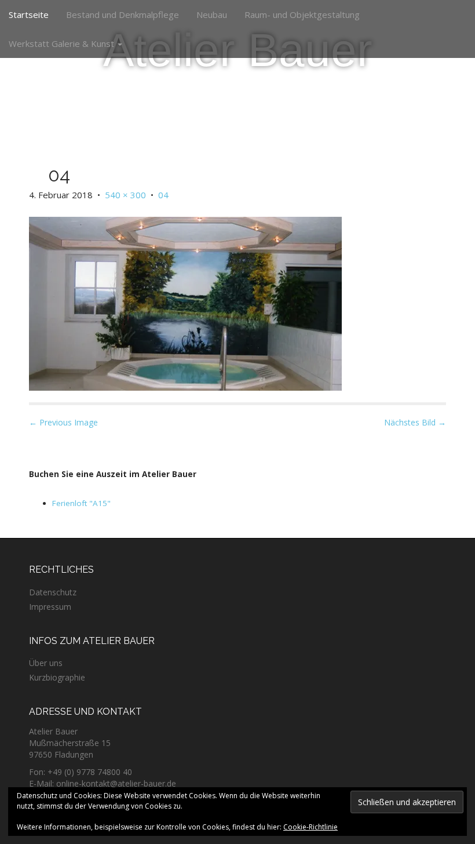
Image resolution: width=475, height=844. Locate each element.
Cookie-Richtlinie (310, 827)
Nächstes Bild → (415, 422)
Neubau (211, 14)
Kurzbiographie (57, 677)
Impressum (50, 606)
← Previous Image (63, 422)
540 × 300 (125, 195)
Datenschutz (52, 592)
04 (163, 195)
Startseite (29, 14)
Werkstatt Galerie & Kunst (62, 43)
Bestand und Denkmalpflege (122, 14)
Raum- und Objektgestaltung (302, 14)
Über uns (46, 662)
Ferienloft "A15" (81, 503)
